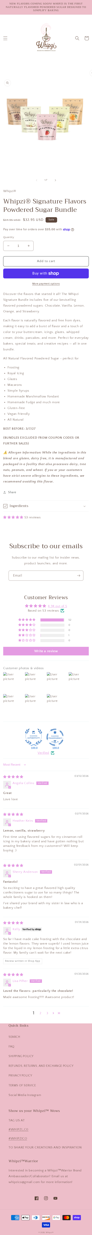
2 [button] (41, 1013)
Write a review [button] (46, 651)
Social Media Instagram (25, 1095)
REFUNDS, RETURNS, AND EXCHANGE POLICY (41, 1066)
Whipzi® (49, 1232)
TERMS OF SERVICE (22, 1085)
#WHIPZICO (18, 1138)
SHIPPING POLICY (21, 1056)
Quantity (8, 237)
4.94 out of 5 (57, 606)
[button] (5, 38)
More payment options (46, 283)
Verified (43, 753)
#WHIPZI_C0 (18, 1129)
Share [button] (12, 492)
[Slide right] (55, 180)
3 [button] (47, 1013)
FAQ (12, 1046)
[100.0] (33, 737)
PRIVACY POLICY (20, 1075)
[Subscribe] (78, 576)
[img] (13, 777)
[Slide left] (36, 180)
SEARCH (14, 1037)
